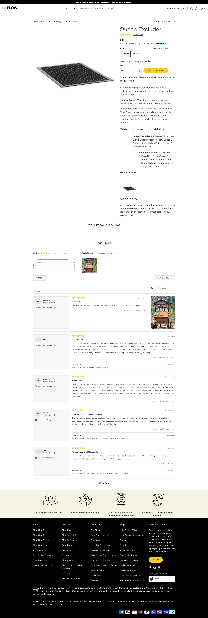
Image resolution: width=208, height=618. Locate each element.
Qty (121, 65)
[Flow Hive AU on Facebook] (150, 567)
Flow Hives (67, 530)
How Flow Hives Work (101, 535)
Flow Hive (45, 601)
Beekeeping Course (71, 578)
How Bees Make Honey (130, 575)
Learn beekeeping (176, 8)
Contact (123, 540)
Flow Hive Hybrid (41, 545)
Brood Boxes (68, 545)
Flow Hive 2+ (39, 530)
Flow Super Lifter (70, 535)
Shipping (124, 545)
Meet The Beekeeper (100, 545)
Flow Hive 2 (38, 535)
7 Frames (137, 54)
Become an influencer (101, 550)
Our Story (95, 530)
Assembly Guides (128, 550)
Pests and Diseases (129, 560)
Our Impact (96, 540)
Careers (94, 580)
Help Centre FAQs (128, 530)
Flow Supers (68, 540)
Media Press (96, 575)
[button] (131, 34)
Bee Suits (66, 550)
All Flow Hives (39, 550)
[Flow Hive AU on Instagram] (159, 567)
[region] (89, 265)
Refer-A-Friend (98, 570)
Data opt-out (95, 601)
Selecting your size (160, 48)
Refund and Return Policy (132, 580)
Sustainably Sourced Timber (104, 565)
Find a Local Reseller (100, 560)
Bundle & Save (40, 560)
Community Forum (128, 555)
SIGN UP (155, 560)
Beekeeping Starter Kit (43, 555)
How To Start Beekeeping (132, 535)
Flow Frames (68, 560)
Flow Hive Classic (41, 540)
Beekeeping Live (127, 565)
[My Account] (196, 8)
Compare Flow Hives (43, 565)
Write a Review (167, 278)
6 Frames (125, 54)
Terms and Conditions (62, 601)
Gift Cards (67, 573)
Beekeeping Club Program (103, 555)
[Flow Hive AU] (10, 8)
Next (170, 22)
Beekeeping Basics (128, 570)
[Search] (191, 8)
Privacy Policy (80, 601)
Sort (153, 288)
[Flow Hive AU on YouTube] (155, 567)
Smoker (65, 555)
